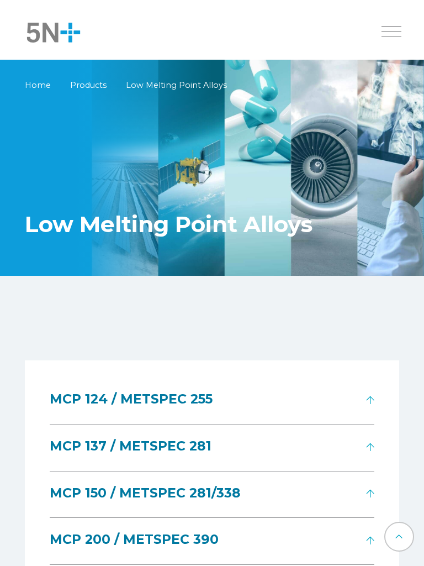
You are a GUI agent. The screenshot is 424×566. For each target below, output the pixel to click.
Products (88, 85)
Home (38, 85)
